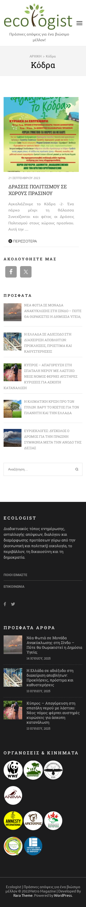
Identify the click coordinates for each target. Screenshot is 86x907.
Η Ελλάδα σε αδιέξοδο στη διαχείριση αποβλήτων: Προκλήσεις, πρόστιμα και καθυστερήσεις (50, 677)
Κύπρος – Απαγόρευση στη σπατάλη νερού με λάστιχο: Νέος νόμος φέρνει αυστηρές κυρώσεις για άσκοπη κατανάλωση (53, 713)
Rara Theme (22, 895)
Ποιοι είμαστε (15, 575)
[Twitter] (13, 604)
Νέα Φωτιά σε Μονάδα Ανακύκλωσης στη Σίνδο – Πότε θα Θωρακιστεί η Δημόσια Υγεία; (54, 644)
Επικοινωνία (14, 586)
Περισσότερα (24, 240)
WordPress (63, 895)
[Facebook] (5, 604)
